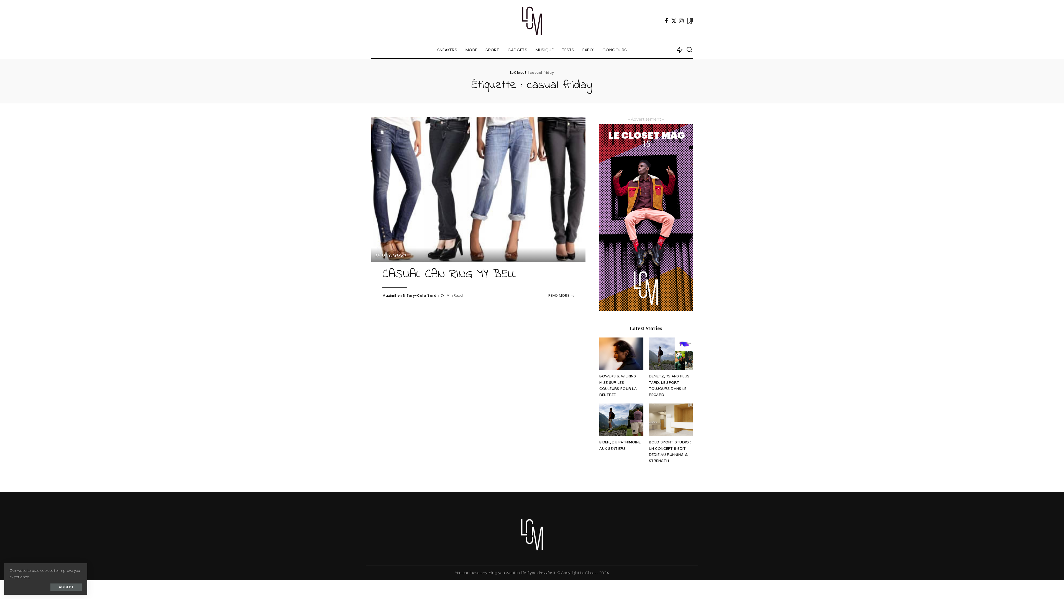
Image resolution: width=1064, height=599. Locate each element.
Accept (66, 587)
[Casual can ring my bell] (478, 189)
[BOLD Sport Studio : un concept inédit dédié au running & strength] (671, 419)
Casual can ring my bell (449, 274)
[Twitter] (674, 21)
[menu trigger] (379, 50)
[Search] (689, 50)
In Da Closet (391, 255)
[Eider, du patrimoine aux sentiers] (621, 419)
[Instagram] (681, 21)
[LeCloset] (532, 21)
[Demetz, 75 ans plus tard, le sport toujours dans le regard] (671, 353)
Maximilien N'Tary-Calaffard (409, 295)
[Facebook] (666, 21)
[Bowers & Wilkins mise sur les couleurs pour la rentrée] (621, 353)
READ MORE (558, 295)
